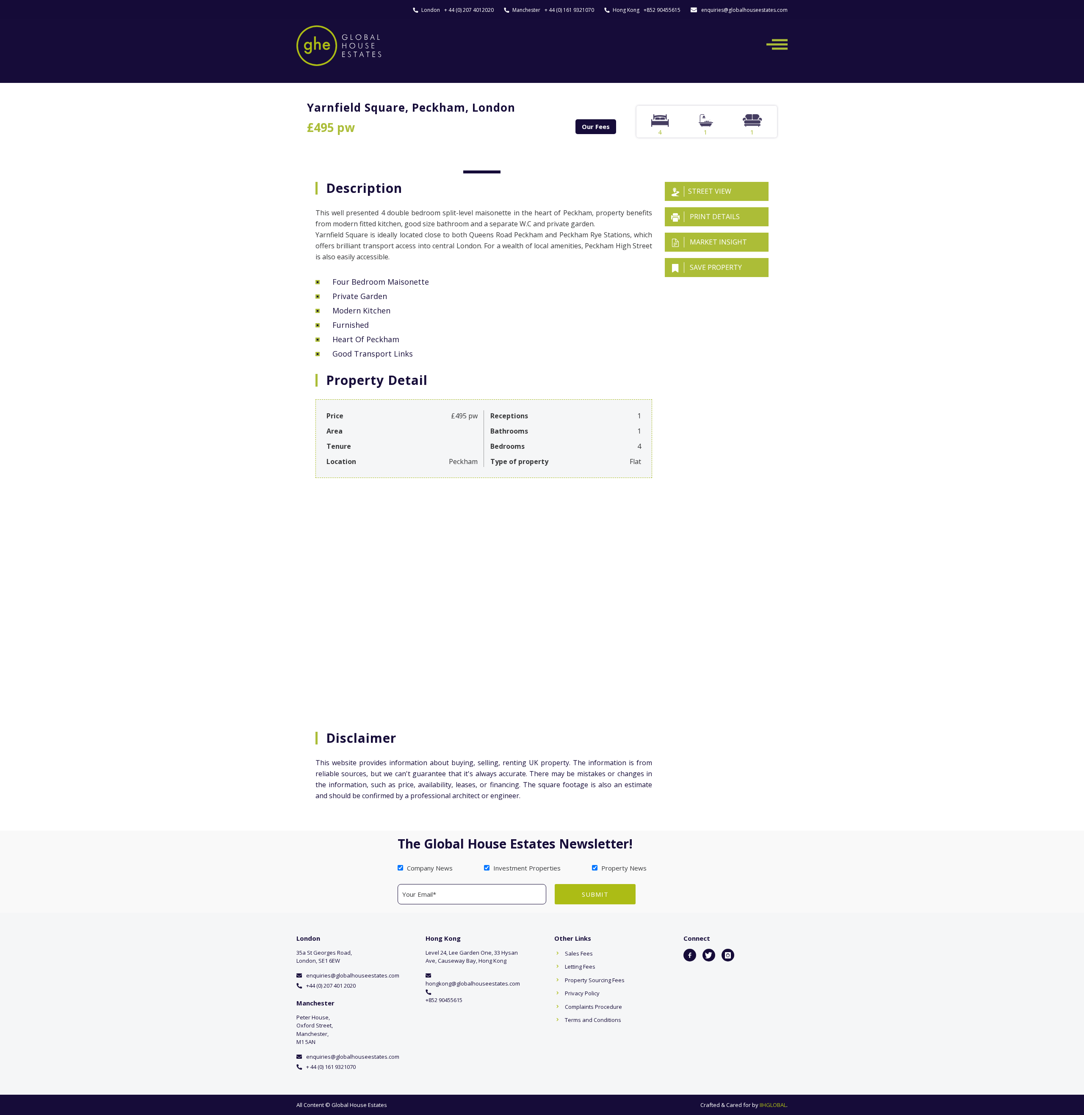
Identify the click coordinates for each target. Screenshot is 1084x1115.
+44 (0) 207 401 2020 (331, 985)
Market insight (717, 242)
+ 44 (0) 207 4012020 (469, 10)
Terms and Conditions (593, 1020)
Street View (709, 191)
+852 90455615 (662, 10)
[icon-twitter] (708, 955)
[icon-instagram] (728, 955)
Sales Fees (579, 953)
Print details (714, 216)
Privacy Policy (582, 993)
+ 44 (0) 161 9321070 (569, 10)
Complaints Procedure (593, 1007)
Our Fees (596, 126)
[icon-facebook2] (689, 955)
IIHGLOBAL (773, 1105)
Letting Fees (580, 966)
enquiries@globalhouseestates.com (744, 10)
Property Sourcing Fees (595, 980)
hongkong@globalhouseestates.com (473, 983)
